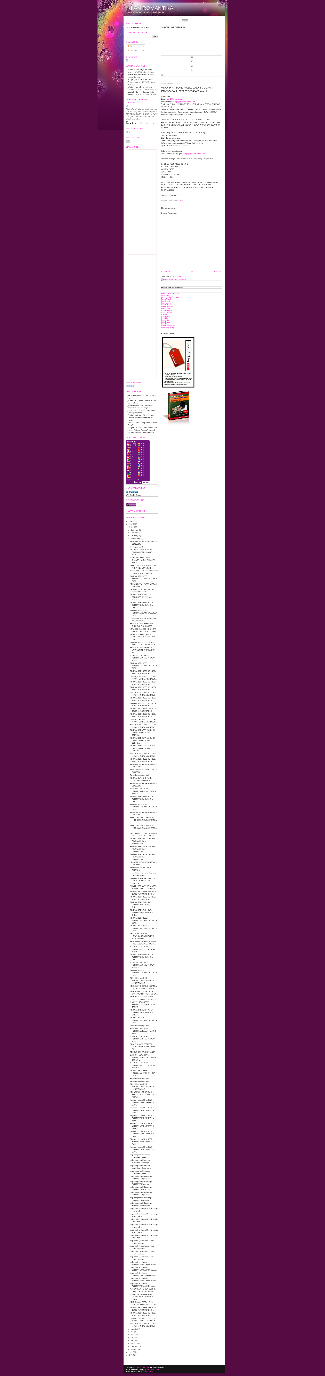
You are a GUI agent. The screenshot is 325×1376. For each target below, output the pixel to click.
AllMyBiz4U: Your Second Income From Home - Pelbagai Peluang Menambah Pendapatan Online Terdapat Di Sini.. (142, 430)
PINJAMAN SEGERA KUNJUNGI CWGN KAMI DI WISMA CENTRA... (142, 732)
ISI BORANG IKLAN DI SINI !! (139, 27)
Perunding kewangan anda (139, 775)
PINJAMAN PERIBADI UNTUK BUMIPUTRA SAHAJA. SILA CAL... (141, 605)
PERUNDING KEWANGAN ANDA (142, 1052)
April (132, 1341)
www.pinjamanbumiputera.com (184, 102)
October (134, 536)
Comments (133, 50)
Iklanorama (165, 314)
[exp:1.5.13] (127, 142)
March (133, 1343)
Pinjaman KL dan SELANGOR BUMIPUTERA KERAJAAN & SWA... (142, 1102)
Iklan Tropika (166, 303)
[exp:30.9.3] (129, 387)
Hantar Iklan (165, 309)
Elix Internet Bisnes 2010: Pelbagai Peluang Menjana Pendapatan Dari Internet (141, 417)
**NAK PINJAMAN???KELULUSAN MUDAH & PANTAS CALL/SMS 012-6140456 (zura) (187, 89)
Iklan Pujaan (165, 322)
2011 (130, 1352)
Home (192, 272)
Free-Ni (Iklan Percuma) (170, 293)
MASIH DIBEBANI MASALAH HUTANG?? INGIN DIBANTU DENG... (141, 1296)
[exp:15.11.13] (209, 21)
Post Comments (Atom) (180, 276)
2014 (130, 521)
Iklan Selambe (166, 305)
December (134, 530)
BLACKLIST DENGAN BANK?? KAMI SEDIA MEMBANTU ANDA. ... (143, 820)
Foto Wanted (166, 299)
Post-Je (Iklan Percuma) (170, 297)
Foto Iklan (165, 295)
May (132, 1338)
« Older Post (217, 272)
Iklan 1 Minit (165, 301)
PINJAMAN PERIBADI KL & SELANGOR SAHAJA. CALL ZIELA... (141, 597)
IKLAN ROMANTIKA (149, 8)
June (132, 1335)
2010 (130, 1355)
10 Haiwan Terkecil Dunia (137, 75)
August (133, 1329)
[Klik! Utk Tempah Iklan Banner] (213, 21)
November (134, 533)
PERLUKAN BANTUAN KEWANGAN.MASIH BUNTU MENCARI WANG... (142, 936)
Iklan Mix (164, 318)
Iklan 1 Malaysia (167, 312)
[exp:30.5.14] (192, 57)
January (134, 1349)
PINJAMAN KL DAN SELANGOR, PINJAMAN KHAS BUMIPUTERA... (142, 841)
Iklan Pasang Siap (168, 326)
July (132, 1332)
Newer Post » (166, 272)
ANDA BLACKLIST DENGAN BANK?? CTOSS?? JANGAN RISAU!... (142, 1094)
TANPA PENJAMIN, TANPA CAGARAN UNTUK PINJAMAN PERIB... (142, 560)
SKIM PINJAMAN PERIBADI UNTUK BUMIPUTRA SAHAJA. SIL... (142, 650)
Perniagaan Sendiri (137, 547)
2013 (130, 524)
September (135, 539)
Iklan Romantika (167, 307)
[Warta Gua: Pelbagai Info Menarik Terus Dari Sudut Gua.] (127, 61)
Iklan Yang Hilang (167, 328)
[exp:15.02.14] (192, 62)
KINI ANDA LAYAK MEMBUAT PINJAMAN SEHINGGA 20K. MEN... (142, 552)
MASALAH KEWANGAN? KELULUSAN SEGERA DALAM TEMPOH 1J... (142, 658)
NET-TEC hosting (147, 1371)
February (134, 1346)
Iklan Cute (165, 320)
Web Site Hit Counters (134, 495)
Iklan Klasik (165, 324)
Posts (131, 46)
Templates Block (153, 1369)
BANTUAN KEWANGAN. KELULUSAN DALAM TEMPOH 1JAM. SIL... (143, 791)
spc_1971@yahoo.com (174, 99)
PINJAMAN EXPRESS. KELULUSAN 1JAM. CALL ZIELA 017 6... (143, 578)
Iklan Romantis (166, 311)
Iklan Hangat (165, 316)
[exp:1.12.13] (211, 21)
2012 (130, 527)
